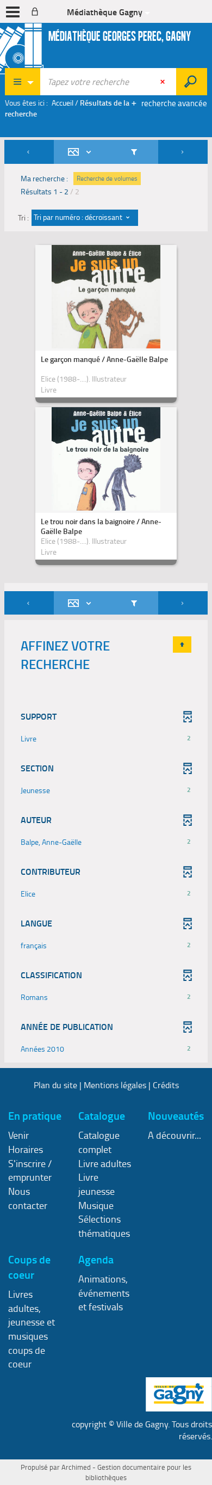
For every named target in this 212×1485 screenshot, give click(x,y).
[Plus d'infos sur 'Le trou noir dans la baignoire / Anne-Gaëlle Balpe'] (106, 489)
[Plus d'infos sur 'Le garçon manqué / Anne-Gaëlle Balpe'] (106, 327)
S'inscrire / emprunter (30, 1170)
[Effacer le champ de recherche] (164, 81)
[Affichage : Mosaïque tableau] (82, 152)
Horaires (25, 1149)
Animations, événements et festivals (103, 1292)
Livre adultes (104, 1163)
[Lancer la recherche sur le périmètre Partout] (191, 81)
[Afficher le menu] (12, 12)
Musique (96, 1205)
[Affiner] (134, 152)
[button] (106, 739)
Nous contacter (27, 1198)
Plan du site (55, 1085)
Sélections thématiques (104, 1225)
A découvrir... (174, 1135)
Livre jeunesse (96, 1184)
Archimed (76, 1467)
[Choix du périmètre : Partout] (23, 81)
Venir (18, 1135)
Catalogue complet (99, 1142)
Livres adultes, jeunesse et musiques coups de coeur (31, 1329)
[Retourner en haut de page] (182, 644)
